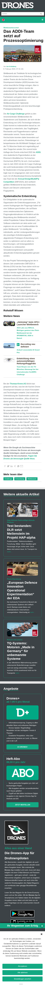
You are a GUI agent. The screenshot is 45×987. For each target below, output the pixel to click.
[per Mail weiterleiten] (21, 466)
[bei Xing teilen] (15, 466)
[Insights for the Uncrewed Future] (16, 5)
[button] (41, 934)
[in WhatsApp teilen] (18, 466)
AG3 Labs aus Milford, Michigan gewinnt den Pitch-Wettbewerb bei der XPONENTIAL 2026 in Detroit (28, 333)
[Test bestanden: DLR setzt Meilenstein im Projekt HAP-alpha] (22, 511)
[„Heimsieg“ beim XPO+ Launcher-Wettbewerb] (10, 324)
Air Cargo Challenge (16, 114)
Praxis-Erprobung (14, 579)
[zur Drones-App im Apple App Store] (22, 923)
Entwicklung (19, 479)
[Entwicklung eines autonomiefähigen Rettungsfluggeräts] (10, 360)
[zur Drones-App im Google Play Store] (22, 913)
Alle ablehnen (23, 972)
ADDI (38, 152)
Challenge (8, 479)
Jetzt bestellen (22, 805)
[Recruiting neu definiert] (10, 346)
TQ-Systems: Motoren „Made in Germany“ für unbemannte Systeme (20, 651)
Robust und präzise (14, 640)
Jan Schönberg (11, 66)
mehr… (9, 552)
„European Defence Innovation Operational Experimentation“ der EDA (22, 590)
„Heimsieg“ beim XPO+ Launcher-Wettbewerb (28, 323)
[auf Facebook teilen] (4, 466)
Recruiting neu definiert (28, 345)
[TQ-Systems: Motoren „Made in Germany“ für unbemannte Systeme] (22, 630)
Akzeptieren (22, 966)
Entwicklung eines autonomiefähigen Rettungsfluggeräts (26, 361)
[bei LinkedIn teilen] (11, 466)
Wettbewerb (32, 479)
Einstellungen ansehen (22, 979)
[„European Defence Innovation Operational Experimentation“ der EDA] (22, 570)
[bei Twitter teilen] (8, 466)
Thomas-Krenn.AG (18, 384)
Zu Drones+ (22, 747)
